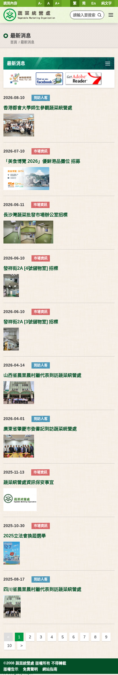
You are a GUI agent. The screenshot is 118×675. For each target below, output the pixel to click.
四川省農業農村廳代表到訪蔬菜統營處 (42, 589)
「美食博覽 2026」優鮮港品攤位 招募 (41, 161)
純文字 (106, 3)
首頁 (13, 42)
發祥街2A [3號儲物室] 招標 (30, 322)
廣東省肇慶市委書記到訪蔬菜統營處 (40, 429)
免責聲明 (30, 669)
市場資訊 (41, 151)
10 (9, 645)
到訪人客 (41, 98)
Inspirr (28, 673)
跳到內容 (10, 3)
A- (40, 3)
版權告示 (10, 669)
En (93, 3)
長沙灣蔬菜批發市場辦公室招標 (35, 215)
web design (9, 673)
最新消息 (27, 42)
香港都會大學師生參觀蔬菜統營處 (37, 108)
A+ (57, 3)
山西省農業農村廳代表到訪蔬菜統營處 (42, 375)
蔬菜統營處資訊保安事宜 (28, 482)
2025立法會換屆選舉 (24, 536)
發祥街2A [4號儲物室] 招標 (30, 268)
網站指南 (49, 669)
